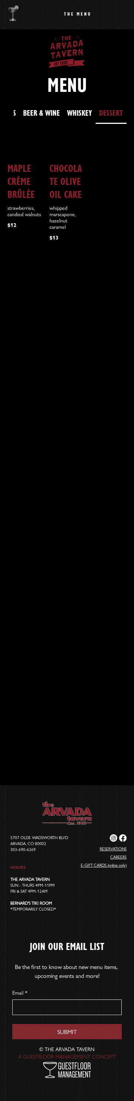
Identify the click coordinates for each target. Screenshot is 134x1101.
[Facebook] (123, 838)
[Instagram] (113, 838)
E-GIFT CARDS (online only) (104, 865)
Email (20, 992)
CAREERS (118, 857)
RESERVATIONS (113, 848)
